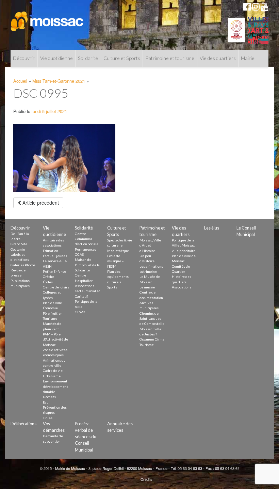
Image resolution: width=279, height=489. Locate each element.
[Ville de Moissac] (47, 18)
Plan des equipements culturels (118, 276)
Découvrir (24, 58)
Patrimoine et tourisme (169, 58)
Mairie (248, 58)
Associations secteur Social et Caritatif (87, 291)
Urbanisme (52, 376)
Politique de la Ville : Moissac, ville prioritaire (183, 245)
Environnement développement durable (55, 386)
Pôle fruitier (52, 313)
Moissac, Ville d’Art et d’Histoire (150, 245)
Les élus (211, 228)
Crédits (146, 479)
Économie (50, 308)
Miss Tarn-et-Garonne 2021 (58, 81)
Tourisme (50, 318)
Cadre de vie (53, 370)
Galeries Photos (23, 265)
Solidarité (88, 58)
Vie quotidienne (56, 58)
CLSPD (80, 312)
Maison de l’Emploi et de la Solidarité (87, 264)
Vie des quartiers (218, 58)
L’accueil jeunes (55, 256)
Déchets (49, 397)
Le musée (147, 287)
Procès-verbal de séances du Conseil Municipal (85, 437)
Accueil (20, 81)
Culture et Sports (121, 58)
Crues (47, 418)
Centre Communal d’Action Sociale (86, 239)
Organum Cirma (152, 339)
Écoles (48, 282)
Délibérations (23, 423)
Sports (112, 287)
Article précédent (40, 202)
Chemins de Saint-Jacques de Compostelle (152, 318)
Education (50, 251)
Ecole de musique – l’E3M (115, 261)
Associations (181, 287)
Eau (46, 402)
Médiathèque (118, 251)
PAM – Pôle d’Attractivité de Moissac (55, 339)
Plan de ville (52, 303)
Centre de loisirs (56, 287)
